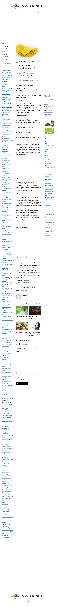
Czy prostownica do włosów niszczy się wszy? (7, 297)
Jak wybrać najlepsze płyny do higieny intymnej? (7, 79)
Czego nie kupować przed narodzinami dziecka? (6, 273)
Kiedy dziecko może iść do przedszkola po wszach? (7, 353)
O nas (8, 1)
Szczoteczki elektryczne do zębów (48, 231)
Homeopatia (48, 195)
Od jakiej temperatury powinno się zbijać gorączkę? (7, 331)
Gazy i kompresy (49, 174)
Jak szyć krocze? (6, 515)
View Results (7, 63)
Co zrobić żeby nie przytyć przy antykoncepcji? (6, 145)
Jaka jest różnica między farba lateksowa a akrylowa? (7, 474)
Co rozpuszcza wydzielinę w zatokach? (5, 336)
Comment (18, 351)
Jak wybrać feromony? (7, 241)
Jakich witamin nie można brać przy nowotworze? (6, 377)
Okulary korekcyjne (49, 222)
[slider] (20, 287)
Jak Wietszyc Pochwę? (7, 320)
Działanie (29, 13)
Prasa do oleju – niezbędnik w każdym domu (7, 84)
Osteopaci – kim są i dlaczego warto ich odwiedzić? (7, 90)
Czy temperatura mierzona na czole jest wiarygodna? (7, 448)
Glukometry (48, 183)
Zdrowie (46, 165)
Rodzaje (34, 13)
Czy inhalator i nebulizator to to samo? (6, 119)
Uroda (45, 157)
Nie (4, 53)
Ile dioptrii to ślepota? (7, 155)
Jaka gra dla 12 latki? (7, 213)
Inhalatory (47, 205)
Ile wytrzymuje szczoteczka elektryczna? (5, 114)
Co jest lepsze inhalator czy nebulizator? (5, 151)
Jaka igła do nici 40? (7, 305)
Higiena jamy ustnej (50, 191)
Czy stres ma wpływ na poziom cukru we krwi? (7, 312)
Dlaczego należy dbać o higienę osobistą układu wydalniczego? (7, 108)
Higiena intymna (49, 189)
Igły (46, 153)
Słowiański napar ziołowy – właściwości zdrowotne (7, 95)
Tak (4, 51)
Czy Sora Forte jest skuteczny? (34, 317)
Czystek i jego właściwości (19, 13)
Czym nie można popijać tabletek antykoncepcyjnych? (7, 511)
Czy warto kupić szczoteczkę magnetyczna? (6, 136)
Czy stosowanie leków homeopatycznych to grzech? (7, 531)
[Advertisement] (28, 29)
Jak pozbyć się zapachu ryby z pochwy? (5, 184)
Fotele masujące (49, 172)
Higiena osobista (49, 193)
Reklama (12, 1)
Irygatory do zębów (50, 211)
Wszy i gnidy (25, 290)
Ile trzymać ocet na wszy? (21, 333)
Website (17, 377)
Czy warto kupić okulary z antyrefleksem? (6, 465)
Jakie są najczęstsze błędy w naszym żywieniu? (6, 179)
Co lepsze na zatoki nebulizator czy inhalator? (6, 479)
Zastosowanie (41, 13)
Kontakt (17, 1)
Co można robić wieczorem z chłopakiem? (6, 169)
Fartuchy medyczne (50, 167)
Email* (17, 372)
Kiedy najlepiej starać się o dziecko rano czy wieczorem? (7, 417)
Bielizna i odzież (49, 145)
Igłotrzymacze (48, 203)
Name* (17, 367)
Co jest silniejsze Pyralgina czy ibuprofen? (6, 249)
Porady (46, 143)
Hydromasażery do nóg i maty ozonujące (49, 199)
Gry (46, 151)
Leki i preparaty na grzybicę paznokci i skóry (49, 214)
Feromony (47, 169)
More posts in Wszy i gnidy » (36, 303)
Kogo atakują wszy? (6, 207)
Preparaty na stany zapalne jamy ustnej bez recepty (50, 225)
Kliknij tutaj (19, 284)
